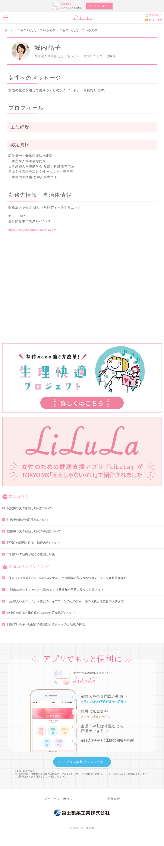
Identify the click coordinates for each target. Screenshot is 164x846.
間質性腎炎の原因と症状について (29, 508)
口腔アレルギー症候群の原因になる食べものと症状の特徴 (46, 624)
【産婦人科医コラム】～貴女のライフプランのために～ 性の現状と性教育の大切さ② (65, 601)
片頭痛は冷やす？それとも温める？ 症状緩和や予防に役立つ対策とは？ (55, 589)
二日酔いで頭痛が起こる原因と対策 (31, 554)
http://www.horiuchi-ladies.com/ (33, 230)
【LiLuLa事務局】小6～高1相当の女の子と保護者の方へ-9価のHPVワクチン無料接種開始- (67, 578)
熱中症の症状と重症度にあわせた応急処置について (41, 612)
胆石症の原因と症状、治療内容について (34, 542)
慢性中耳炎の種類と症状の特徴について (34, 531)
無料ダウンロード (99, 5)
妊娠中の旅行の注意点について (28, 519)
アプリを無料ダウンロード (83, 762)
